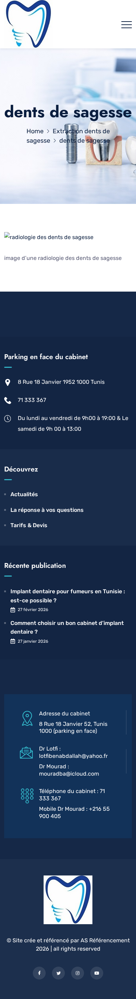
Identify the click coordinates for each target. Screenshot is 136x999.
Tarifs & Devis (28, 525)
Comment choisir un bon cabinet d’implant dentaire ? (67, 627)
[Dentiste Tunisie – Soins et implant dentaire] (28, 24)
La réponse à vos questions (47, 510)
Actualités (24, 494)
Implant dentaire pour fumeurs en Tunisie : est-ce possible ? (67, 596)
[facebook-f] (39, 973)
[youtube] (96, 973)
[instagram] (77, 973)
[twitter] (58, 973)
